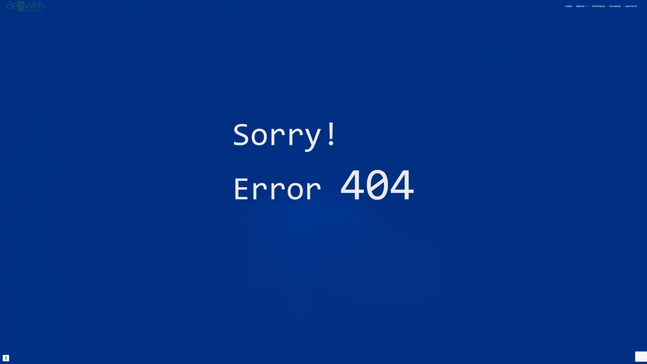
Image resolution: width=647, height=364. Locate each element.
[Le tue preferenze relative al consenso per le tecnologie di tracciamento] (6, 358)
